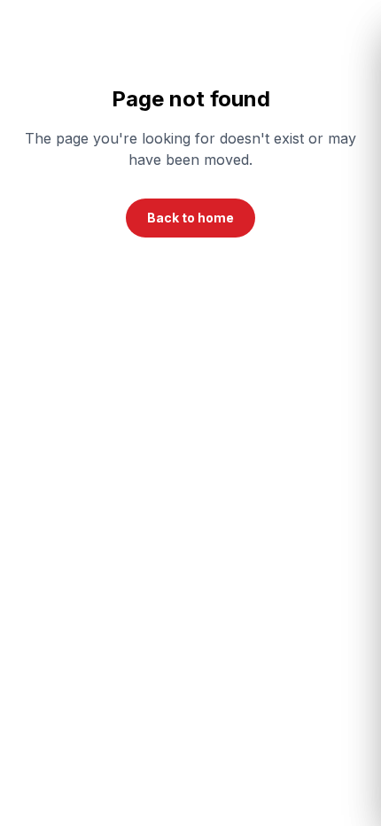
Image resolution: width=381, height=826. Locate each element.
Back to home (190, 217)
